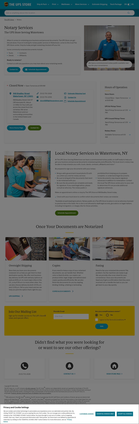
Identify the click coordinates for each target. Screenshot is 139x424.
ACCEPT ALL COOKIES (125, 414)
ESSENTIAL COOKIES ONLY (105, 414)
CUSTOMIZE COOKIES (87, 414)
